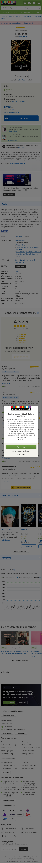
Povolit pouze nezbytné (20, 451)
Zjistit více (21, 440)
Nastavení (21, 454)
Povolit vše (21, 447)
